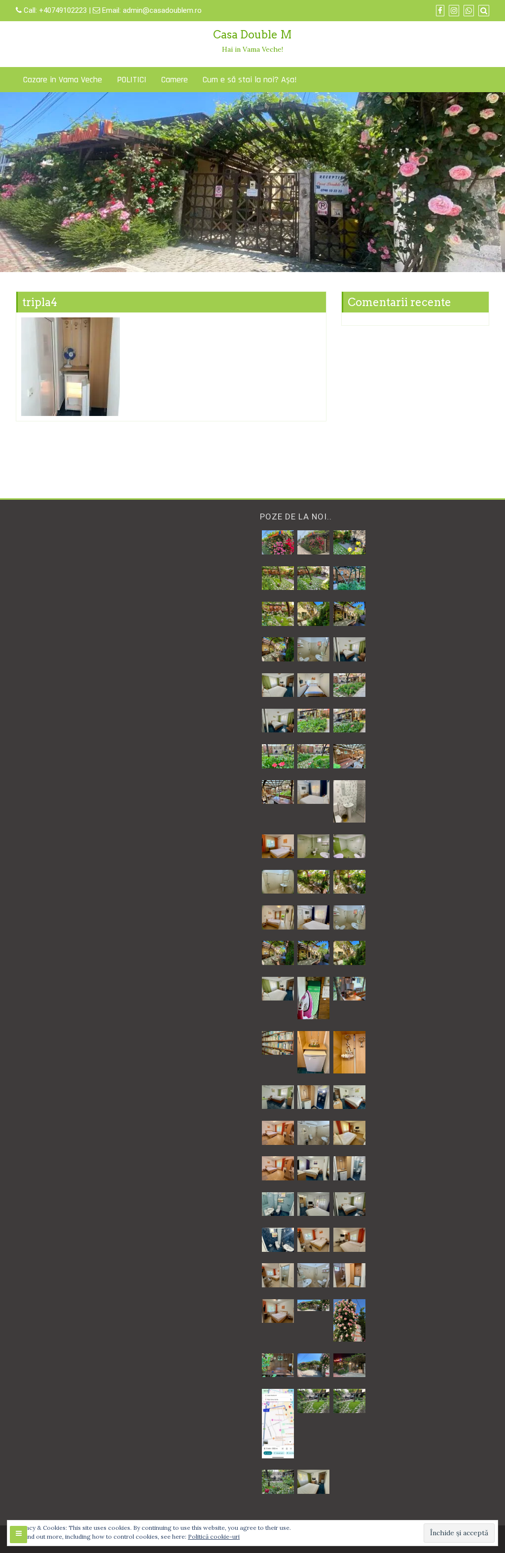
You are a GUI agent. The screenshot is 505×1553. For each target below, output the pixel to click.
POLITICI (131, 79)
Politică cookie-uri (214, 1536)
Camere (174, 79)
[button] (277, 542)
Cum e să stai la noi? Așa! (250, 79)
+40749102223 (64, 10)
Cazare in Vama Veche (62, 79)
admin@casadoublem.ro (162, 10)
